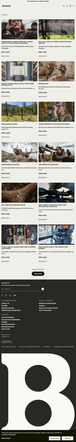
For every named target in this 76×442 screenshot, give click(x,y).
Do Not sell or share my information (29, 346)
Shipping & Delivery (7, 308)
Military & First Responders (10, 319)
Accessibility (46, 346)
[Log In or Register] (67, 6)
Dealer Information (8, 324)
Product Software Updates (48, 308)
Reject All (67, 438)
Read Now (5, 56)
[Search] (64, 6)
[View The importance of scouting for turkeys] (57, 112)
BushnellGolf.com (7, 326)
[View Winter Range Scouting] (19, 152)
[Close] (73, 433)
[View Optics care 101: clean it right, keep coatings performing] (19, 235)
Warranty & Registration (47, 303)
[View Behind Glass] (57, 71)
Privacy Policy (5, 335)
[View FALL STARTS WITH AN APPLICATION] (19, 193)
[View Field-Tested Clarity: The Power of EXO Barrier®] (57, 235)
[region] (38, 436)
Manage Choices (5, 438)
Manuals (42, 305)
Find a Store (5, 329)
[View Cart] (70, 6)
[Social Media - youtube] (15, 295)
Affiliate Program (7, 317)
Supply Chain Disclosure (8, 346)
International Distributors (10, 310)
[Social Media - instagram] (6, 295)
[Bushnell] (6, 6)
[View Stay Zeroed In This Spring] (57, 152)
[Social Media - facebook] (2, 295)
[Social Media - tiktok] (10, 295)
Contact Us (5, 303)
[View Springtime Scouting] (19, 112)
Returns (4, 305)
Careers (4, 322)
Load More (38, 274)
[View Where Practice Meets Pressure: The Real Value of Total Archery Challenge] (19, 29)
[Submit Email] (42, 289)
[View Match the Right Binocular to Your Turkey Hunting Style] (19, 71)
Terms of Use (5, 336)
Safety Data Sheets (45, 310)
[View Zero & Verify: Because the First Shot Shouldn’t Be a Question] (57, 193)
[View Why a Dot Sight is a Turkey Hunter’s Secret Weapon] (57, 29)
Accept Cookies (55, 438)
